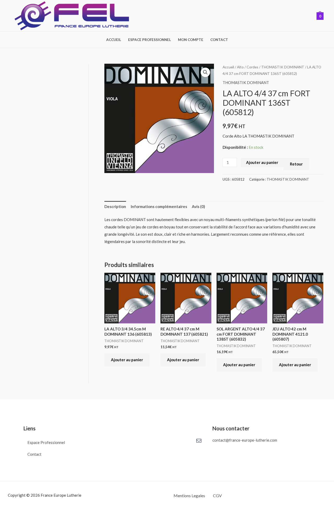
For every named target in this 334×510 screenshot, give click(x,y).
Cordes (252, 67)
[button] (205, 72)
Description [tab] (115, 206)
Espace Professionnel (149, 40)
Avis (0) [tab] (198, 206)
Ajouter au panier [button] (127, 359)
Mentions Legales (189, 495)
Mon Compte (190, 40)
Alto (240, 67)
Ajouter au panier (262, 162)
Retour (296, 164)
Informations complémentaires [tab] (159, 206)
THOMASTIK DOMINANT (282, 67)
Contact (219, 40)
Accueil (113, 40)
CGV (217, 495)
